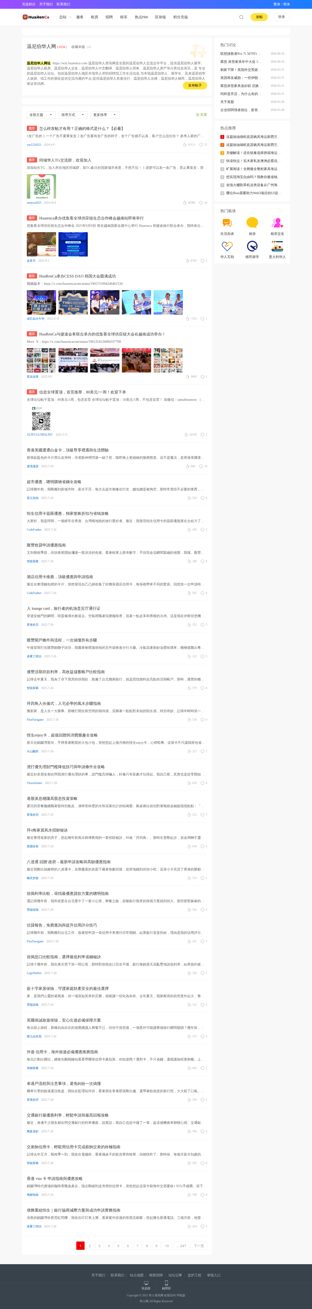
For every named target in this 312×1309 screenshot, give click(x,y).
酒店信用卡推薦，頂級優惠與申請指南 (60, 577)
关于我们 (46, 4)
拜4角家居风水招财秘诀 (47, 830)
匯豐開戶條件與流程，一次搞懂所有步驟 (62, 640)
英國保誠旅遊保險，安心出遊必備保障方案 (64, 1020)
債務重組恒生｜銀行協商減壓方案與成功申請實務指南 (73, 1210)
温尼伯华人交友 (66, 68)
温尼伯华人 (159, 73)
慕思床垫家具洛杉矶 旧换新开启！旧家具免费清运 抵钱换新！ (245, 86)
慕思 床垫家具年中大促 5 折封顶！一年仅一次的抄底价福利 (245, 62)
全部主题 (36, 115)
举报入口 (214, 1275)
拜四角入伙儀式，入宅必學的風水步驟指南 (64, 703)
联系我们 (63, 4)
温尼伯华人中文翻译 (96, 68)
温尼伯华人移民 (173, 78)
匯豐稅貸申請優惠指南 (46, 545)
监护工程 (194, 1275)
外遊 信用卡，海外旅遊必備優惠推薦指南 (62, 1052)
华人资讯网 (156, 1295)
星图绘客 (33, 846)
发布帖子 (195, 85)
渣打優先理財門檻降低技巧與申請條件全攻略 (66, 767)
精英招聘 (156, 1275)
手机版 (180, 1295)
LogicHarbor (34, 973)
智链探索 (33, 561)
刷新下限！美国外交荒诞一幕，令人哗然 (245, 70)
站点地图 (137, 1275)
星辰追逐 (33, 376)
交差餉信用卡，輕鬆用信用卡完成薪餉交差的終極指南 (73, 1147)
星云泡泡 (33, 498)
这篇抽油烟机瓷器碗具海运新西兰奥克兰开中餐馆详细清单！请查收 (256, 137)
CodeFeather (34, 529)
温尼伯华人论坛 (42, 73)
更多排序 (100, 115)
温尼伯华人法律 (145, 78)
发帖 (259, 17)
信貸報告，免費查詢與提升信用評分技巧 (62, 925)
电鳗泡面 (33, 1194)
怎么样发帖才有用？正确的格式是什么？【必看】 (82, 128)
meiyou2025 (34, 202)
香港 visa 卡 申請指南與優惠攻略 (55, 1178)
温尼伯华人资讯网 (102, 63)
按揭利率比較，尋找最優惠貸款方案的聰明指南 (68, 893)
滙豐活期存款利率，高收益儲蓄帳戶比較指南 (66, 672)
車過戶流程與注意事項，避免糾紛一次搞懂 (64, 1083)
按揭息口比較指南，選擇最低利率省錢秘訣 (64, 957)
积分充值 (180, 17)
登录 (281, 17)
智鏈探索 (33, 1068)
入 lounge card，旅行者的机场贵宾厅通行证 (63, 608)
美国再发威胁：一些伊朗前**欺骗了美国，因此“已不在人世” (245, 78)
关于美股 (227, 102)
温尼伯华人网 (41, 46)
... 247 (181, 1245)
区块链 (160, 17)
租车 (123, 17)
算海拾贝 (33, 624)
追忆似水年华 (35, 318)
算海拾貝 (33, 814)
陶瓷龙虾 (33, 1131)
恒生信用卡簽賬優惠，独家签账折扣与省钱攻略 (68, 513)
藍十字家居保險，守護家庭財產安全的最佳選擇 (68, 988)
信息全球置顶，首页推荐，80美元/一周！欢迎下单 (82, 392)
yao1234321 (34, 144)
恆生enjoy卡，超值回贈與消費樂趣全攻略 (62, 735)
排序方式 (68, 115)
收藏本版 (81, 47)
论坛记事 (175, 1275)
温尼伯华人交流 (141, 63)
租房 (94, 17)
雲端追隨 (33, 909)
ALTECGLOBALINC (40, 434)
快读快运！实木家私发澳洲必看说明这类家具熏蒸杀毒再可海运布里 (256, 161)
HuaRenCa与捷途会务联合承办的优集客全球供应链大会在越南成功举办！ (102, 334)
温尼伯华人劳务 (127, 68)
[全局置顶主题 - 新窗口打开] (33, 129)
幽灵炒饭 (33, 878)
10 (167, 1245)
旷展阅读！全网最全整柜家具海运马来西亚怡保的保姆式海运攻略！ (256, 169)
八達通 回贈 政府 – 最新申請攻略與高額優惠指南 (69, 862)
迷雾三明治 (34, 656)
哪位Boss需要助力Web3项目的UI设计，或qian (256, 193)
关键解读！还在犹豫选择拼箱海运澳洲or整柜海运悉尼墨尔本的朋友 (256, 153)
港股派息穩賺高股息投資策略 (52, 798)
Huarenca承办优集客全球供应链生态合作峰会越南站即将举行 (91, 218)
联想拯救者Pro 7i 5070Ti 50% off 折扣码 (245, 54)
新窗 (203, 114)
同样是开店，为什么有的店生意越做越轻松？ (245, 94)
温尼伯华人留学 (189, 63)
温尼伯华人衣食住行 (114, 78)
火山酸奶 (33, 751)
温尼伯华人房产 (155, 68)
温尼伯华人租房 (39, 68)
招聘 (109, 17)
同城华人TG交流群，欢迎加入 (65, 160)
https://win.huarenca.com (70, 63)
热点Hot (141, 17)
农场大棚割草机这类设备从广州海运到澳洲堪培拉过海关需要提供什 (256, 185)
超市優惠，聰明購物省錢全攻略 (54, 482)
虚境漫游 (33, 466)
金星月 (31, 260)
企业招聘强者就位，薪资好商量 (244, 110)
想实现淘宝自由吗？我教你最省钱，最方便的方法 (256, 177)
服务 (80, 17)
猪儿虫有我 (34, 1036)
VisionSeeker (34, 783)
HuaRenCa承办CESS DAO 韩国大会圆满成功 (77, 276)
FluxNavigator (35, 719)
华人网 (144, 1301)
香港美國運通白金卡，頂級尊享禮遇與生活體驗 (68, 450)
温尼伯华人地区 (76, 73)
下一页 (199, 1245)
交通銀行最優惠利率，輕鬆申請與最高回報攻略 (68, 1115)
